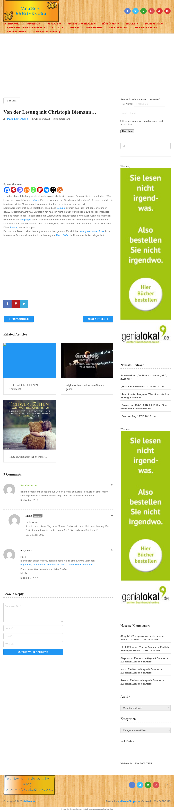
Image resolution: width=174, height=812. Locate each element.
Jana (123, 680)
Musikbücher (93, 27)
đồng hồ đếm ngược (132, 636)
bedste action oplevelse (93, 809)
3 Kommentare (61, 119)
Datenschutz (11, 23)
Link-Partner (127, 741)
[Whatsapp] (33, 190)
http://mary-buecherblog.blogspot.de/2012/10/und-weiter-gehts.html (56, 564)
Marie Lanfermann (17, 118)
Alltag (56, 27)
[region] (87, 62)
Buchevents (152, 23)
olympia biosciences (68, 809)
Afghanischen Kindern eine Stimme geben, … (85, 386)
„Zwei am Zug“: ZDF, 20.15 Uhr (138, 416)
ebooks (130, 23)
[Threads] (53, 190)
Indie (73, 27)
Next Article (97, 319)
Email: (124, 113)
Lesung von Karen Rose (92, 231)
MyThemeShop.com (128, 801)
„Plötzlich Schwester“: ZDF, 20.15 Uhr (142, 386)
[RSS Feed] (60, 190)
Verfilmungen (118, 27)
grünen (35, 200)
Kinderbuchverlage (80, 23)
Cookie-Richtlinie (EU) (46, 31)
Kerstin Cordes (28, 485)
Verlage (52, 23)
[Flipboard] (40, 190)
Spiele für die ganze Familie (24, 27)
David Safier (62, 235)
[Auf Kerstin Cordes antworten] (112, 485)
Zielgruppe (25, 219)
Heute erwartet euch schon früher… (28, 456)
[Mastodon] (20, 190)
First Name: (127, 103)
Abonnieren (127, 131)
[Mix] (27, 190)
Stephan (125, 658)
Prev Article (20, 319)
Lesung (12, 100)
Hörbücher (109, 23)
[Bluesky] (46, 190)
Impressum (33, 23)
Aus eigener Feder (145, 27)
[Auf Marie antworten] (112, 516)
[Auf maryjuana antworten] (112, 550)
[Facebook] (7, 190)
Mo (122, 669)
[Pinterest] (13, 190)
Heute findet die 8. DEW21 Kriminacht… (23, 386)
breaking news (16, 31)
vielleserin (29, 801)
